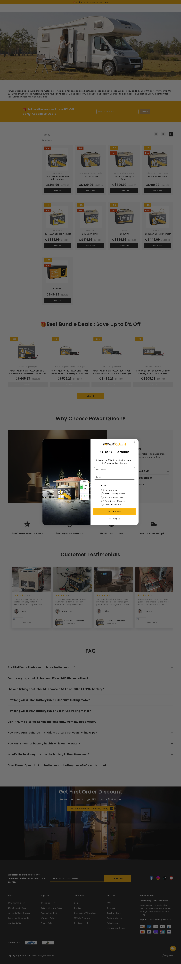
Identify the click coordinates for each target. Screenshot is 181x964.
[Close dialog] (135, 441)
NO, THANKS (114, 519)
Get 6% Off (114, 511)
